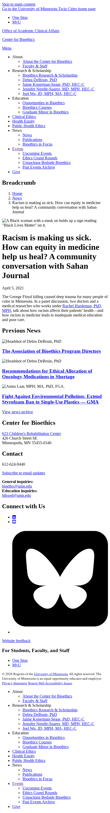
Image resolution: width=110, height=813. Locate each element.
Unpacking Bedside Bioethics (47, 797)
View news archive (17, 412)
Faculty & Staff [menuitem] (35, 66)
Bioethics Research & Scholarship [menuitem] (50, 75)
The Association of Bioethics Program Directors (51, 351)
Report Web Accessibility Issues (50, 683)
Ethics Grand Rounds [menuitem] (40, 158)
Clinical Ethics (24, 751)
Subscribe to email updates (23, 473)
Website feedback (16, 641)
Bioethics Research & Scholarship (50, 710)
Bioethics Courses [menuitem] (37, 107)
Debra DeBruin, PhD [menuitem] (40, 80)
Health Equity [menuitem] (23, 121)
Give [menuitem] (16, 172)
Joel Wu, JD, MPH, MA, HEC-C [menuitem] (49, 93)
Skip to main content (18, 4)
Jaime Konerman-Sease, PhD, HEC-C (53, 719)
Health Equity (23, 756)
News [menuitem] (17, 130)
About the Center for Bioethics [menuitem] (47, 61)
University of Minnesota (51, 674)
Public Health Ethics (28, 760)
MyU (16, 22)
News (17, 198)
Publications (32, 774)
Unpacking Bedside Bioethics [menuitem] (47, 162)
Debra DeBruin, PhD (40, 714)
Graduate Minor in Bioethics (46, 747)
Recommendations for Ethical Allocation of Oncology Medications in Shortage (47, 373)
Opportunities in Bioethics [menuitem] (44, 103)
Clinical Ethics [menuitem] (24, 116)
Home (17, 193)
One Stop (20, 17)
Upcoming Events (37, 788)
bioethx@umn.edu (17, 486)
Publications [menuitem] (32, 139)
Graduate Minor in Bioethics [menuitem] (46, 112)
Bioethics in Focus (37, 779)
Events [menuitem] (17, 149)
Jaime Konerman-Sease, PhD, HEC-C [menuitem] (53, 84)
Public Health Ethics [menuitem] (28, 126)
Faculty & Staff (35, 701)
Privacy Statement (14, 683)
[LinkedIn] (14, 517)
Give (16, 806)
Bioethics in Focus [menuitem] (37, 144)
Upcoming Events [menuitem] (37, 153)
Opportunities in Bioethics (44, 737)
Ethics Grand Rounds (40, 793)
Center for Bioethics (18, 39)
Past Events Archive (39, 802)
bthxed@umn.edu (16, 495)
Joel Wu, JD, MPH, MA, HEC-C (49, 728)
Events (17, 783)
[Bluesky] (60, 632)
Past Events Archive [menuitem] (39, 167)
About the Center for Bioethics (47, 696)
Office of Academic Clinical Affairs (30, 31)
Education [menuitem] (20, 98)
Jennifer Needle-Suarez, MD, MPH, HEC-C (58, 724)
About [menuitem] (17, 57)
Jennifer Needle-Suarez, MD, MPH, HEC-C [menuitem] (58, 89)
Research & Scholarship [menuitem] (31, 70)
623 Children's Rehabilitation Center (31, 433)
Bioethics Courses (37, 742)
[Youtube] (14, 522)
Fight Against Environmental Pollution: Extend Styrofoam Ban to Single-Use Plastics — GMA (52, 399)
